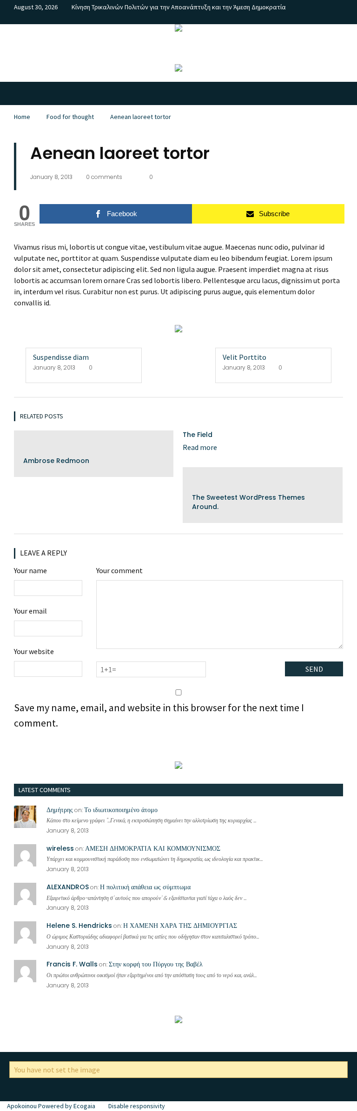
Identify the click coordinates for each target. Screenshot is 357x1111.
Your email (30, 610)
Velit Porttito (244, 357)
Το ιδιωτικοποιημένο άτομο (121, 809)
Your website (34, 651)
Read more (200, 447)
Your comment (119, 570)
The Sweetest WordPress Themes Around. (248, 502)
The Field (197, 434)
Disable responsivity (136, 1106)
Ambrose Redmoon (56, 460)
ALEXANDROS (67, 887)
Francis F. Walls (72, 964)
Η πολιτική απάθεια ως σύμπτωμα (145, 887)
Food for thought (70, 116)
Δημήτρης (59, 809)
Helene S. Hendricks (79, 925)
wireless (60, 848)
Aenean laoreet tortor (140, 116)
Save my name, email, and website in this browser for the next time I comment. (159, 715)
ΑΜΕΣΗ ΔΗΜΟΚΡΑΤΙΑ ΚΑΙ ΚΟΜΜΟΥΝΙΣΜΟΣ (152, 848)
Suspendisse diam (61, 357)
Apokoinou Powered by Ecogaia (51, 1106)
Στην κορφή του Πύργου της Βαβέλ (156, 964)
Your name (30, 570)
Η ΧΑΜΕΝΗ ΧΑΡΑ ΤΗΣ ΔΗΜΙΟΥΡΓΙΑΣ (180, 925)
